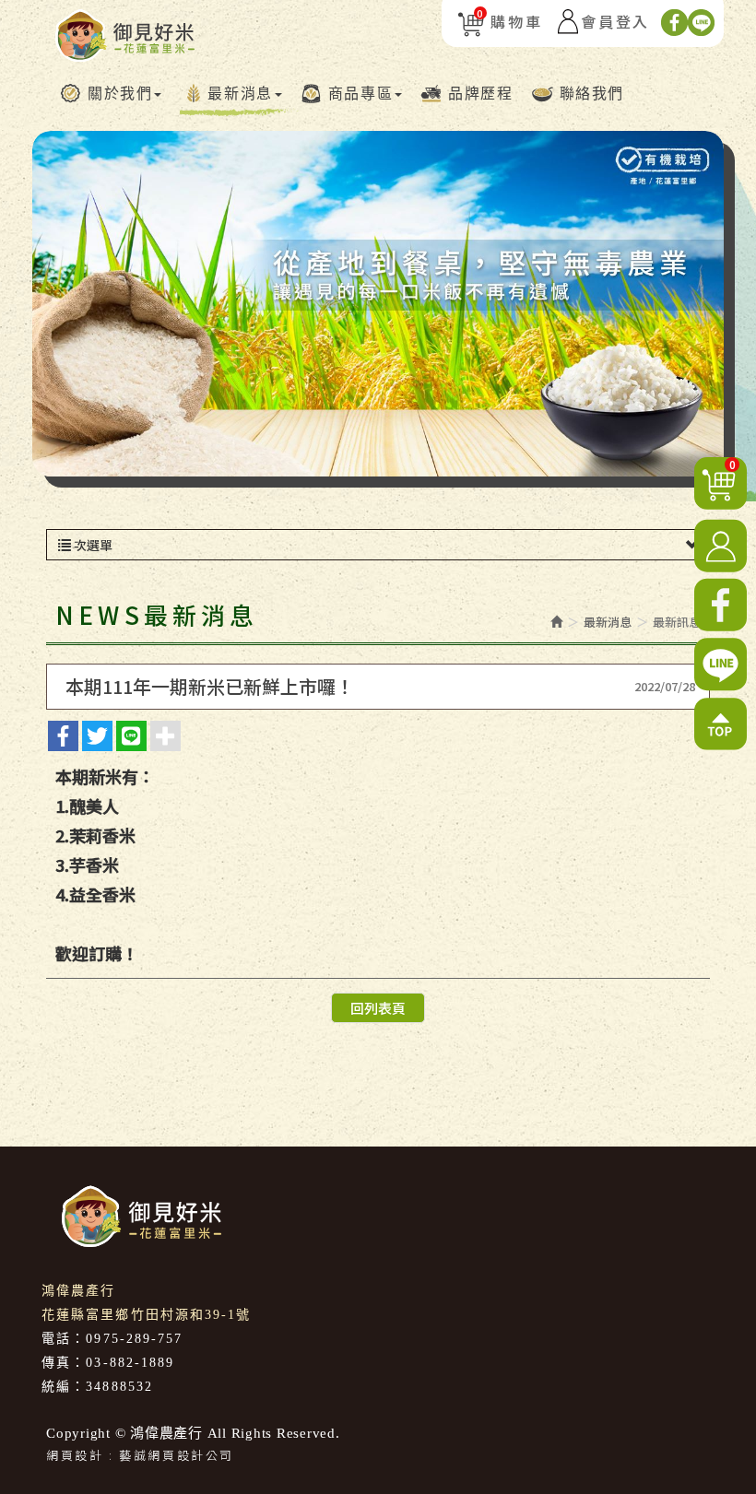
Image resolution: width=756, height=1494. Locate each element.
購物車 (509, 21)
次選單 (91, 544)
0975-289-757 (134, 1339)
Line (701, 22)
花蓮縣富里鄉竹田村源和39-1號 (146, 1315)
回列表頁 (378, 1008)
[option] (378, 303)
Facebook (674, 22)
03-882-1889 (130, 1363)
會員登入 (615, 21)
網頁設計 (74, 1455)
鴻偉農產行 (125, 35)
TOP (720, 724)
